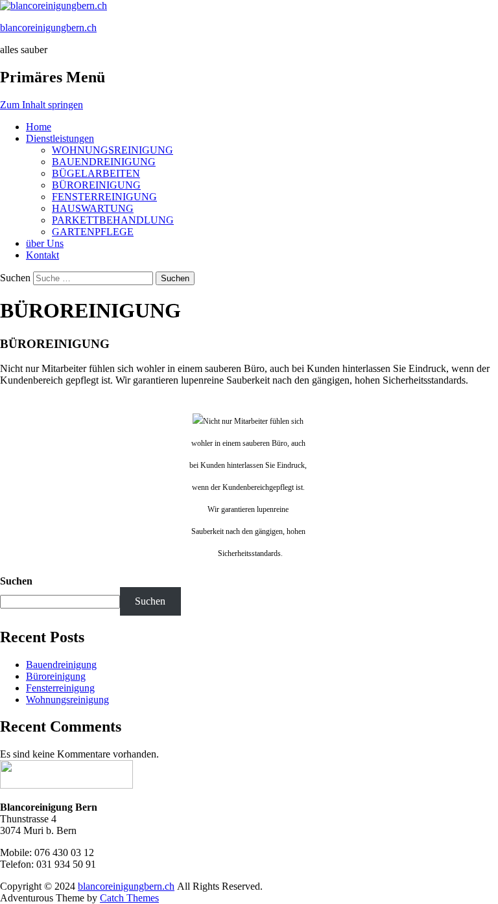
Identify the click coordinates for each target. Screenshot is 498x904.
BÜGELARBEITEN (96, 173)
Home (38, 126)
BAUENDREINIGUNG (104, 161)
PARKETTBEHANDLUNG (113, 220)
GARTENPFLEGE (93, 231)
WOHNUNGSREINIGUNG (112, 150)
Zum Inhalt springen (41, 104)
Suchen (15, 277)
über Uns (45, 243)
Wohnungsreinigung (67, 699)
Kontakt (42, 255)
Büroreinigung (56, 676)
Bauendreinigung (61, 664)
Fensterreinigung (60, 687)
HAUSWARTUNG (93, 208)
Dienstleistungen (60, 138)
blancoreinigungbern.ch (48, 27)
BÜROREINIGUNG (96, 185)
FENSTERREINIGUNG (104, 196)
